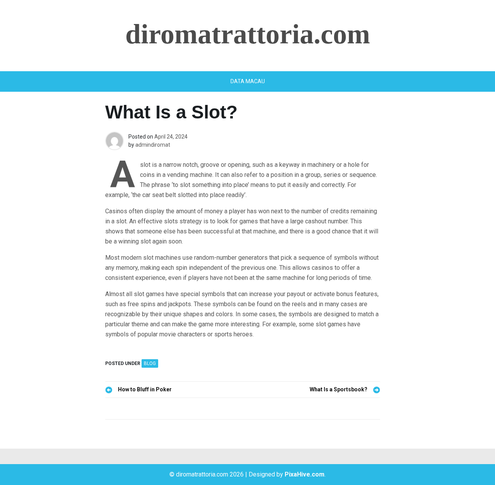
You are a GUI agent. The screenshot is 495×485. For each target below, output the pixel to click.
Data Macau (247, 81)
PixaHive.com (304, 474)
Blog (150, 363)
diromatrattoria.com (247, 34)
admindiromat (152, 145)
